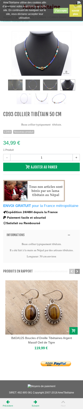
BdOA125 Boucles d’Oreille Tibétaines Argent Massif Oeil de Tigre (41, 340)
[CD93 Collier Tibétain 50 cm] (15, 85)
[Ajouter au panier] (73, 331)
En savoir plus (75, 11)
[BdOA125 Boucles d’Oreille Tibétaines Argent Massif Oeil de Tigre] (41, 307)
